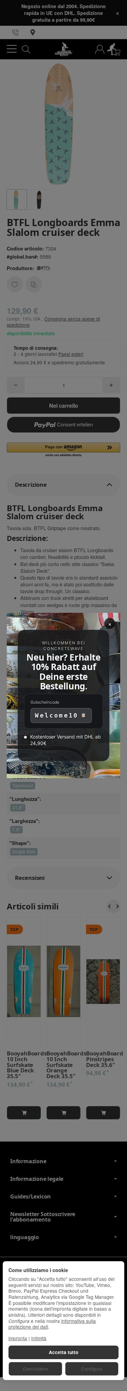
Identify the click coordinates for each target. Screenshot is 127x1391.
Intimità (38, 1338)
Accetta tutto (63, 1352)
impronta (17, 1338)
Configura (91, 1369)
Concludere (35, 1369)
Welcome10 (56, 715)
